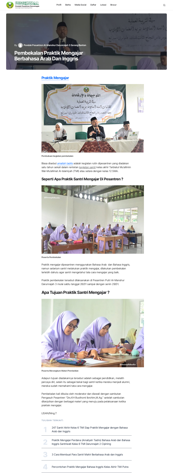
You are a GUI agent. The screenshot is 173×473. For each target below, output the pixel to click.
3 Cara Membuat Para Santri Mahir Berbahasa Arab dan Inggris (87, 454)
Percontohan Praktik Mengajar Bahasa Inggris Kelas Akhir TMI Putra (90, 466)
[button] (164, 5)
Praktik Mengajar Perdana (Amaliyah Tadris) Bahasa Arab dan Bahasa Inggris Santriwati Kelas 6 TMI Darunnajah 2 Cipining (91, 442)
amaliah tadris (65, 163)
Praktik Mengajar (55, 78)
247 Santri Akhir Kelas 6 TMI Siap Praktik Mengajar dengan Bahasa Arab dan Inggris (90, 429)
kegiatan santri (87, 167)
